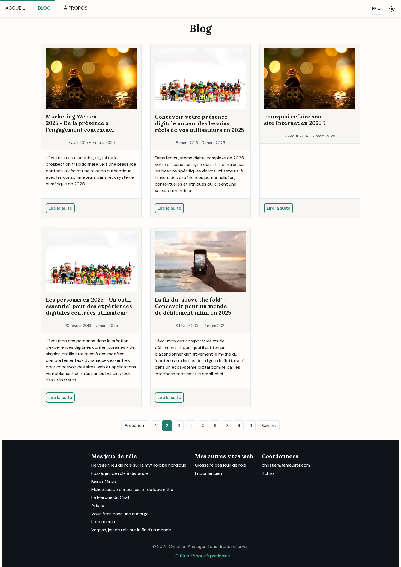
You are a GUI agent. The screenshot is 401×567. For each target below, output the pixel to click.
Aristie (97, 505)
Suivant (268, 425)
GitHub (182, 556)
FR (374, 8)
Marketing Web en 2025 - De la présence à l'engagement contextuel (80, 123)
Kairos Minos (103, 481)
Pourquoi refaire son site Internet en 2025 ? (295, 119)
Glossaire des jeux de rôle (220, 465)
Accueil (15, 8)
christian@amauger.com (286, 465)
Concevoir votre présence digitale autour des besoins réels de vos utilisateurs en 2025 (199, 123)
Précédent (135, 425)
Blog (44, 8)
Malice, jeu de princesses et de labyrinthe (132, 489)
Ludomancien (208, 473)
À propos (76, 8)
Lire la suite (60, 208)
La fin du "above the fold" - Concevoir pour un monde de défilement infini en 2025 (193, 306)
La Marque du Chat (110, 497)
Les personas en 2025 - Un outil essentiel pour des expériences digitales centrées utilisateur (89, 306)
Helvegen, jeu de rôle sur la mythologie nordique (138, 465)
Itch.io (268, 473)
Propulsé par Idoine (210, 556)
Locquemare (103, 521)
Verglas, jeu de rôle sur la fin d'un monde (131, 530)
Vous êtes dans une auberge (120, 514)
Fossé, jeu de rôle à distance (119, 473)
